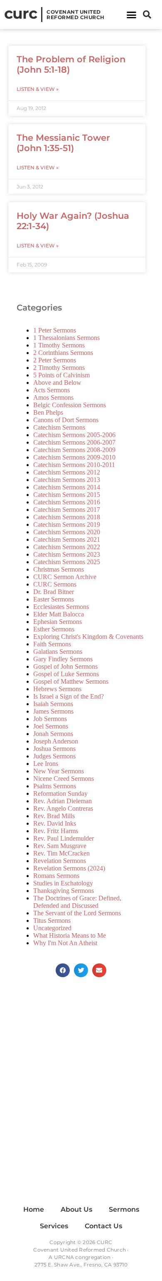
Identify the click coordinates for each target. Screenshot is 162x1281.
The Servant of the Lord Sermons (77, 913)
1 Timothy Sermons (59, 345)
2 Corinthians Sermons (63, 352)
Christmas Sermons (58, 569)
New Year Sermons (58, 771)
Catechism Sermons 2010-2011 (74, 464)
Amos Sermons (53, 397)
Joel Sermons (50, 726)
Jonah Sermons (53, 733)
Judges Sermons (54, 756)
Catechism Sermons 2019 (66, 524)
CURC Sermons (54, 584)
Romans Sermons (56, 875)
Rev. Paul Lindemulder (63, 838)
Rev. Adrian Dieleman (62, 800)
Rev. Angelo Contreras (63, 808)
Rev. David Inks (54, 823)
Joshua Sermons (54, 748)
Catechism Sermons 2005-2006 (74, 434)
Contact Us (103, 1226)
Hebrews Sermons (57, 688)
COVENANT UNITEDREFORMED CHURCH (76, 14)
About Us (76, 1209)
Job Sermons (50, 718)
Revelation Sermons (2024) (69, 868)
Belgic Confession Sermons (69, 404)
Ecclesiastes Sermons (61, 606)
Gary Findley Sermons (63, 659)
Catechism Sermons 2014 (66, 487)
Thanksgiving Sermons (63, 890)
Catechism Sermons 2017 (66, 509)
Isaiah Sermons (53, 703)
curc (20, 13)
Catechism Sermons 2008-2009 (74, 449)
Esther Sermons (53, 629)
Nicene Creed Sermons (63, 778)
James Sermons (53, 711)
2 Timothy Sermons (59, 367)
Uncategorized (52, 927)
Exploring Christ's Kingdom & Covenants (88, 636)
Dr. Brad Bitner (53, 591)
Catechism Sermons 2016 (66, 502)
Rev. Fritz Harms (55, 830)
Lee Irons (45, 763)
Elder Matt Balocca (58, 614)
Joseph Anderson (55, 741)
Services (54, 1226)
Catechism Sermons (59, 427)
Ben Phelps (48, 412)
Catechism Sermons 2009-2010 (74, 457)
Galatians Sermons (57, 651)
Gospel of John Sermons (65, 666)
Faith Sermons (52, 644)
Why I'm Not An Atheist (65, 942)
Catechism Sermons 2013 (66, 479)
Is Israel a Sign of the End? (68, 696)
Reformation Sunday (60, 793)
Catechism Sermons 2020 (66, 531)
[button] (132, 14)
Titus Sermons (52, 920)
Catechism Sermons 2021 (66, 539)
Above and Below (57, 382)
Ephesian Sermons (57, 621)
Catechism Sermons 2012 (66, 472)
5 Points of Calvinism (61, 375)
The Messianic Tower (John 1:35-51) (63, 142)
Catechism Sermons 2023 (66, 554)
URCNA (64, 1257)
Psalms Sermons (54, 786)
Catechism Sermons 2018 (66, 517)
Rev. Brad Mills (54, 815)
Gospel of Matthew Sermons (70, 681)
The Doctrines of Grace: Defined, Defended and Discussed (77, 902)
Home (33, 1209)
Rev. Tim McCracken (61, 853)
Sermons (124, 1209)
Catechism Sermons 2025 (66, 561)
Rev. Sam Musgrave (59, 845)
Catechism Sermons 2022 (66, 546)
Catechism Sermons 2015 (66, 494)
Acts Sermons (51, 390)
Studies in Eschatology (63, 883)
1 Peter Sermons (54, 330)
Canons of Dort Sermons (65, 419)
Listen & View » (38, 89)
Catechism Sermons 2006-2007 (74, 442)
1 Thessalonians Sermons (66, 337)
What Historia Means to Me (69, 935)
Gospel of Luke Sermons (66, 673)
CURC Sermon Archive (64, 576)
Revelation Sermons (59, 860)
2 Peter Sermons (54, 360)
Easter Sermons (53, 599)
